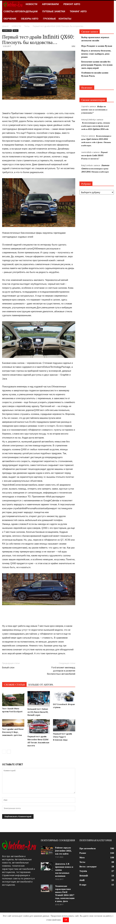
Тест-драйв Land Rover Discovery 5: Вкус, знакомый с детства (13, 732)
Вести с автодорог (88, 866)
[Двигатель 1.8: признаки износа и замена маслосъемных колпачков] (47, 866)
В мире (82, 884)
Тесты (15, 30)
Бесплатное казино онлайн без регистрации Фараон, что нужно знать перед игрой (97, 64)
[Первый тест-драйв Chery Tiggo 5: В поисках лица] (64, 725)
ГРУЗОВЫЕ (49, 18)
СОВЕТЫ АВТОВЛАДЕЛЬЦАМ (20, 11)
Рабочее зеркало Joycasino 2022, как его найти (63, 850)
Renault (83, 875)
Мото (82, 857)
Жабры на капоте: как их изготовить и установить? (94, 109)
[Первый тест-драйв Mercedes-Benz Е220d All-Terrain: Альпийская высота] (38, 726)
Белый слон (8, 667)
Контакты (65, 18)
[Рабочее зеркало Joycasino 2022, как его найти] (47, 850)
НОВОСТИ (31, 4)
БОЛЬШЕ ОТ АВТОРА (40, 684)
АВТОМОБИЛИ (50, 4)
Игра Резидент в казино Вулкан (96, 46)
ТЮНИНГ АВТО (78, 11)
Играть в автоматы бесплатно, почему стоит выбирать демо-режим (96, 53)
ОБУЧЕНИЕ (9, 18)
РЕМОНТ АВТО (71, 4)
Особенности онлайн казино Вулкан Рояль (94, 74)
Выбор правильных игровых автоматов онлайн (95, 39)
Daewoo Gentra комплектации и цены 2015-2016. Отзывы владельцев (95, 168)
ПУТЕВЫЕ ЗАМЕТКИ (53, 11)
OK (65, 920)
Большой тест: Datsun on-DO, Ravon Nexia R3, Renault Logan (37, 712)
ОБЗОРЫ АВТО (29, 18)
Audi (82, 880)
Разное (82, 853)
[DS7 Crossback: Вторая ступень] (64, 696)
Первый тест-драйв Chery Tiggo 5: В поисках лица (62, 737)
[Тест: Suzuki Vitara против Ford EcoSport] (13, 698)
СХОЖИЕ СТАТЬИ (14, 684)
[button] (110, 11)
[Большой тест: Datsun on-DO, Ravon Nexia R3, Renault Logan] (38, 698)
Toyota (83, 871)
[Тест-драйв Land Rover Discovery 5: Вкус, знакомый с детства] (13, 723)
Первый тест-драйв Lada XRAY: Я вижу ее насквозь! (94, 155)
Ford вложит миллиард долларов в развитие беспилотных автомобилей (61, 670)
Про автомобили (87, 848)
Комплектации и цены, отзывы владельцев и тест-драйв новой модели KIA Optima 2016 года (95, 126)
